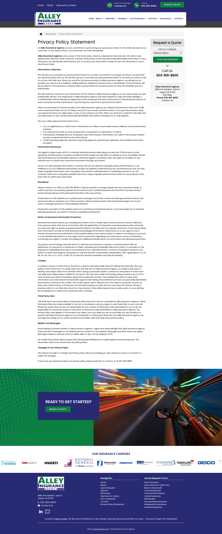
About (50, 5)
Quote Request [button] (137, 18)
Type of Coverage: (167, 49)
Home (41, 5)
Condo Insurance (152, 496)
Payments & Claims (66, 5)
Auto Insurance (151, 482)
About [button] (99, 18)
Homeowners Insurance (155, 501)
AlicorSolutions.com (101, 529)
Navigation (106, 478)
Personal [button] (110, 18)
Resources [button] (165, 18)
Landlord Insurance (153, 507)
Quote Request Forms (156, 478)
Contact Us (120, 5)
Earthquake (149, 498)
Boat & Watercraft (153, 487)
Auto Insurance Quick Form (157, 485)
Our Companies (107, 498)
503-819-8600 (148, 5)
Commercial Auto (152, 490)
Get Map (167, 95)
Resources (51, 33)
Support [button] (152, 18)
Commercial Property (154, 493)
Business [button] (122, 18)
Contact (178, 18)
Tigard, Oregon (60, 519)
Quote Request (107, 487)
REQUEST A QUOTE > (58, 409)
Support (104, 490)
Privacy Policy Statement (112, 504)
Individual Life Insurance (155, 504)
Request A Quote (172, 4)
